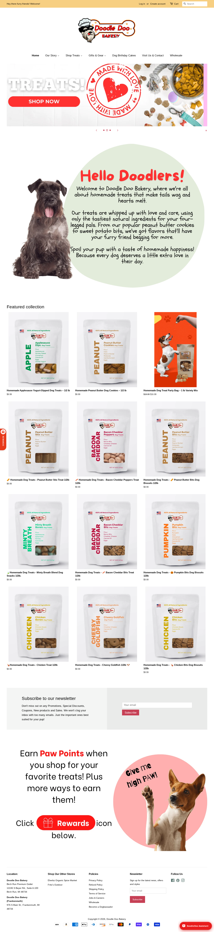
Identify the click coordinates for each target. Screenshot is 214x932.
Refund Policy (95, 884)
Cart (176, 4)
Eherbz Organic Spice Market (62, 880)
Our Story (51, 55)
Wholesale (176, 55)
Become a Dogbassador (101, 907)
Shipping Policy (96, 889)
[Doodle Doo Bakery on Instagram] (183, 881)
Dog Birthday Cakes (124, 55)
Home (35, 55)
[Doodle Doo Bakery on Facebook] (173, 881)
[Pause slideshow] (206, 130)
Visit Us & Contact (153, 55)
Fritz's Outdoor (55, 884)
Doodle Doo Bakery (116, 919)
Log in (142, 4)
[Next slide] (117, 130)
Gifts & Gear (96, 55)
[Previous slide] (96, 130)
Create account (157, 4)
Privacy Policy (95, 880)
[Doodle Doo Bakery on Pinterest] (178, 881)
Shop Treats (73, 55)
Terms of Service (97, 893)
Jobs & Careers (96, 898)
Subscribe (130, 712)
